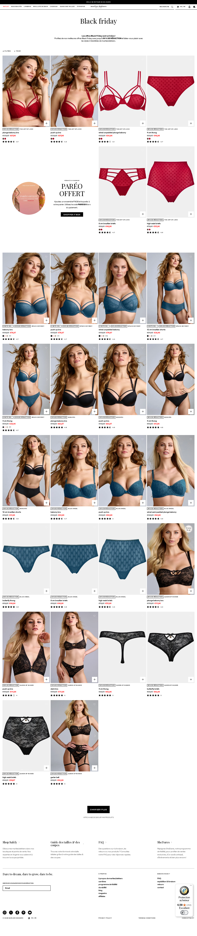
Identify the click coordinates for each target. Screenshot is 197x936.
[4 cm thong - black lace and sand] (148, 139)
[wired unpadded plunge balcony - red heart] (101, 139)
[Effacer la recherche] (171, 7)
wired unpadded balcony (109, 329)
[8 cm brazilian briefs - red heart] (101, 229)
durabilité (102, 887)
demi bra (54, 689)
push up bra (56, 132)
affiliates (101, 896)
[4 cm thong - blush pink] (5, 427)
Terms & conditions (147, 918)
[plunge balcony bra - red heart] (5, 139)
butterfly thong (9, 600)
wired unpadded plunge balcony (112, 132)
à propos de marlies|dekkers (110, 878)
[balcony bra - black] (3, 336)
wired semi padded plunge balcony (161, 512)
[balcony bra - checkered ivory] (7, 336)
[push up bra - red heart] (53, 139)
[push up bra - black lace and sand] (51, 139)
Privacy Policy (105, 918)
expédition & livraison (166, 881)
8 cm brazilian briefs (107, 223)
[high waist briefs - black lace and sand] (148, 229)
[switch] (184, 912)
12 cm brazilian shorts (156, 329)
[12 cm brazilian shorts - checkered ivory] (152, 336)
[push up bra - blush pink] (53, 336)
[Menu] (191, 886)
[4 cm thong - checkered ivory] (7, 427)
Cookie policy (188, 918)
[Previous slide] (6, 91)
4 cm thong (152, 132)
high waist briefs (154, 223)
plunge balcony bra (11, 132)
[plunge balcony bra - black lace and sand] (3, 139)
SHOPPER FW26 (71, 214)
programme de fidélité (107, 884)
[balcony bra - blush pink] (5, 336)
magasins (102, 893)
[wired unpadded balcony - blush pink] (101, 336)
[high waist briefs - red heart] (150, 229)
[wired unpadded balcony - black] (99, 336)
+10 (106, 336)
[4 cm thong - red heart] (150, 139)
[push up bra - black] (51, 336)
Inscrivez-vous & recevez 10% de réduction (18, 883)
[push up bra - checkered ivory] (55, 336)
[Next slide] (47, 91)
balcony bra (8, 329)
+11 (10, 336)
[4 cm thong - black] (3, 427)
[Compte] (189, 6)
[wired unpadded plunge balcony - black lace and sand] (99, 139)
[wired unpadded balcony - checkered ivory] (103, 336)
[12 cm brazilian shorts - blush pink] (150, 336)
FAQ (159, 878)
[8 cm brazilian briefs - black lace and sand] (99, 229)
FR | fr (182, 6)
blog (100, 890)
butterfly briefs (153, 689)
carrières (102, 881)
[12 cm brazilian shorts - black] (148, 336)
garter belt (55, 777)
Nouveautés (16, 6)
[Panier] (194, 6)
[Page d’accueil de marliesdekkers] (98, 6)
